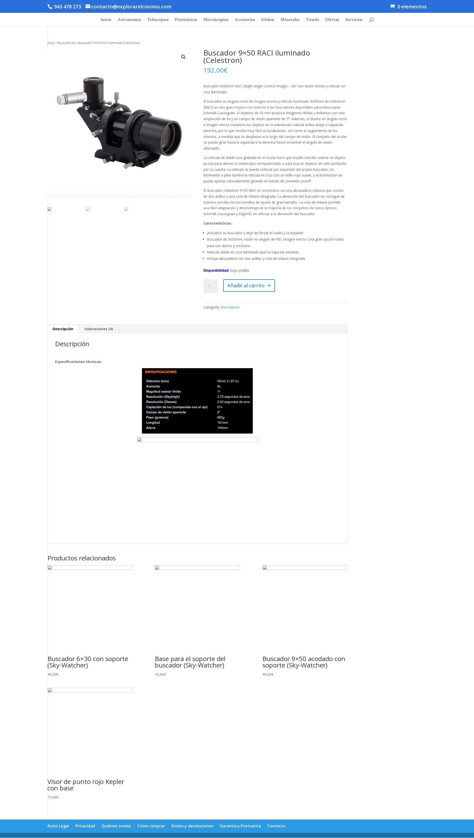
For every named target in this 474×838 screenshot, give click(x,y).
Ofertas (332, 20)
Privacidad (85, 826)
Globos (267, 20)
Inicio (105, 20)
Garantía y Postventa (240, 826)
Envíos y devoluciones (192, 826)
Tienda (312, 20)
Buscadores (67, 42)
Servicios (353, 20)
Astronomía (129, 20)
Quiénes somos (116, 826)
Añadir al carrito (246, 285)
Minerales (289, 20)
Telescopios (158, 20)
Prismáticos (186, 20)
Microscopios (215, 20)
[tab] (63, 329)
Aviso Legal (58, 826)
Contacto (276, 826)
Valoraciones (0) (98, 328)
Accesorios (245, 20)
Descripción (63, 328)
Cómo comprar (151, 826)
